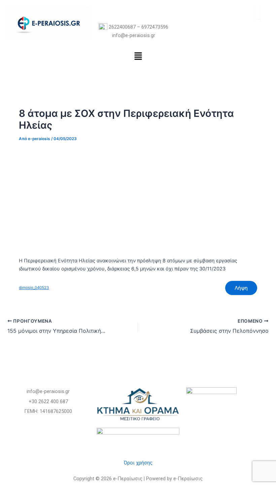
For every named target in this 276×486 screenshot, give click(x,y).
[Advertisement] (138, 199)
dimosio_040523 (34, 287)
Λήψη (241, 288)
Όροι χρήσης (138, 463)
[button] (138, 57)
